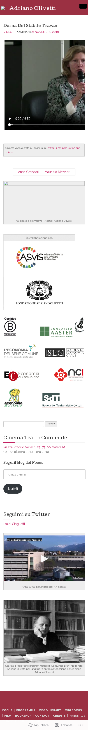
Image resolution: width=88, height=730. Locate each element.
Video (7, 31)
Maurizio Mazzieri (57, 172)
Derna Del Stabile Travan (30, 26)
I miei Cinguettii (14, 524)
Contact (42, 715)
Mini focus (73, 710)
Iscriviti (13, 488)
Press (74, 715)
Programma (25, 710)
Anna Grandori (28, 172)
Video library (50, 710)
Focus (7, 710)
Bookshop (23, 715)
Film (7, 715)
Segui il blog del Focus (23, 463)
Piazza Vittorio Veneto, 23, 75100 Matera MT (35, 447)
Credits (59, 715)
